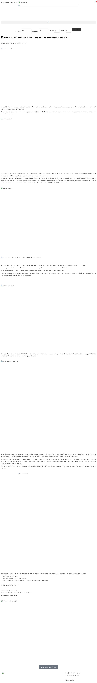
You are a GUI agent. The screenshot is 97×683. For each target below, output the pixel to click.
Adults (52, 30)
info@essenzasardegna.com (9, 2)
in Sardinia (80, 107)
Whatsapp (23, 2)
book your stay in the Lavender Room (20, 593)
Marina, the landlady (16, 173)
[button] (48, 22)
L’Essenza (28, 268)
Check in (18, 31)
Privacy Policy (70, 680)
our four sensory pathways (20, 112)
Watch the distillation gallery (9, 585)
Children (62, 30)
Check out (35, 31)
